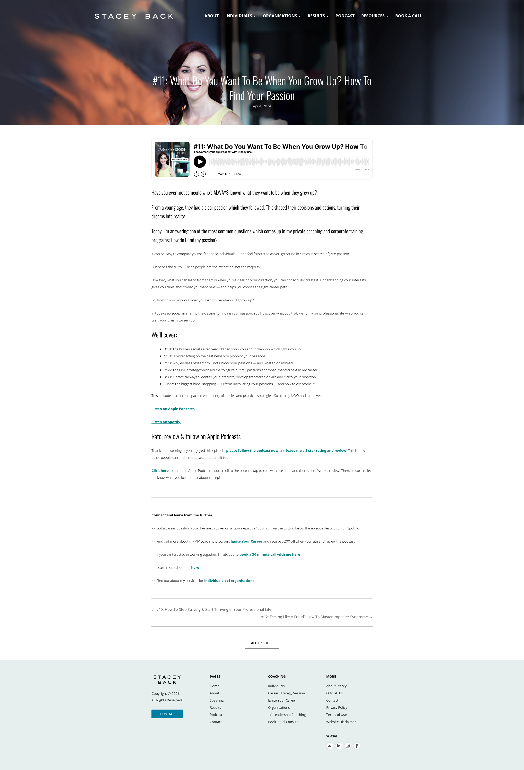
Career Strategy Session (286, 693)
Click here (160, 470)
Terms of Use (336, 714)
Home (214, 686)
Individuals (276, 686)
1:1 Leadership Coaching (287, 714)
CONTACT (167, 714)
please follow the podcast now (252, 450)
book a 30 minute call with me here (269, 554)
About (214, 693)
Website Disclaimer (341, 722)
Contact (216, 722)
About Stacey (336, 686)
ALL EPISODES (262, 643)
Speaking (217, 700)
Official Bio (334, 693)
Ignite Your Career (246, 541)
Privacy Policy (336, 707)
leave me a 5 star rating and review (316, 450)
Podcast (216, 714)
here (195, 567)
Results (215, 707)
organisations (242, 580)
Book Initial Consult (283, 722)
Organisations (279, 707)
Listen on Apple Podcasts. (173, 408)
